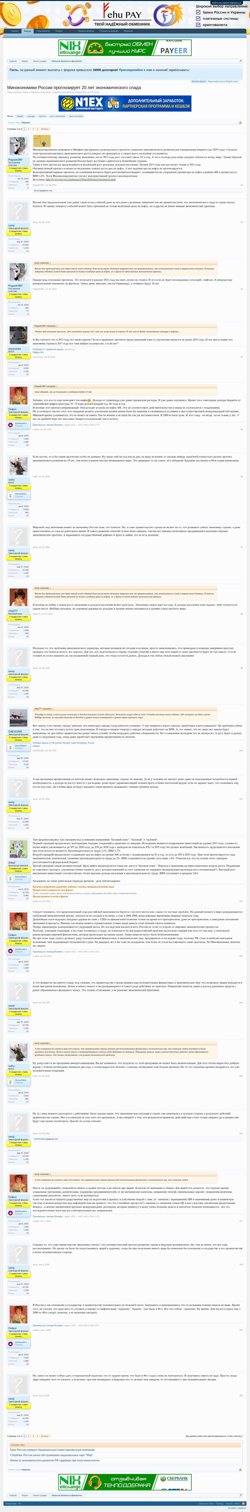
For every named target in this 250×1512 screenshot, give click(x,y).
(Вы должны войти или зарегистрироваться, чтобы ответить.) (214, 1436)
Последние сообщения (17, 36)
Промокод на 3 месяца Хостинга (48, 424)
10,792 (26, 245)
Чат (70, 30)
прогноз (42, 116)
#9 (242, 668)
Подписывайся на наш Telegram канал (223, 81)
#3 (242, 289)
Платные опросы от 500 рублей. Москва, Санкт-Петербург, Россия (63, 742)
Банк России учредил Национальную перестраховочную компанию (52, 1449)
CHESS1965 (15, 731)
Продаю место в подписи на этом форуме (53, 890)
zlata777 (13, 611)
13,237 (26, 761)
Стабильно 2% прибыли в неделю (48, 349)
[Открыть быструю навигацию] (240, 61)
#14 (241, 1002)
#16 (241, 1133)
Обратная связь (206, 1503)
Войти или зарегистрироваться (226, 3)
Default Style (10, 1503)
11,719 (26, 892)
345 (27, 182)
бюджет (20, 116)
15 (27, 445)
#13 (241, 956)
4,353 (26, 368)
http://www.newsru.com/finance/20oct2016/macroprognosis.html (80, 179)
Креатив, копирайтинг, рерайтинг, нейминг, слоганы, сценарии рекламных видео (73, 886)
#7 (242, 547)
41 (27, 899)
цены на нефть (76, 116)
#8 (242, 614)
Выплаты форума (199, 81)
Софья (12, 409)
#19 (241, 1330)
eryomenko (14, 348)
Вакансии (128, 31)
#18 (241, 1264)
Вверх (237, 1503)
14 (27, 636)
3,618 (26, 509)
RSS (243, 1503)
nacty (11, 225)
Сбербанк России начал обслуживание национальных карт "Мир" (51, 1455)
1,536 (26, 630)
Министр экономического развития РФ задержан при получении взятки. (55, 1460)
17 (27, 374)
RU (19, 1503)
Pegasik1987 (81, 92)
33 (27, 767)
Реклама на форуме (109, 31)
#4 (242, 357)
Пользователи (43, 31)
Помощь (219, 1503)
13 (27, 251)
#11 (241, 799)
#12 (241, 901)
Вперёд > (45, 129)
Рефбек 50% (38, 352)
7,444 (26, 439)
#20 (241, 1395)
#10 (241, 750)
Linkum (36, 745)
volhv (11, 479)
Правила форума (86, 31)
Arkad (36, 190)
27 (27, 516)
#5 (242, 429)
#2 (242, 222)
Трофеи (58, 31)
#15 (241, 1076)
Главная (14, 31)
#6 (242, 476)
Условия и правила (237, 1508)
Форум (27, 31)
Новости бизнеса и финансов (36, 92)
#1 (242, 185)
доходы (31, 116)
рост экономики (57, 116)
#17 (241, 1221)
